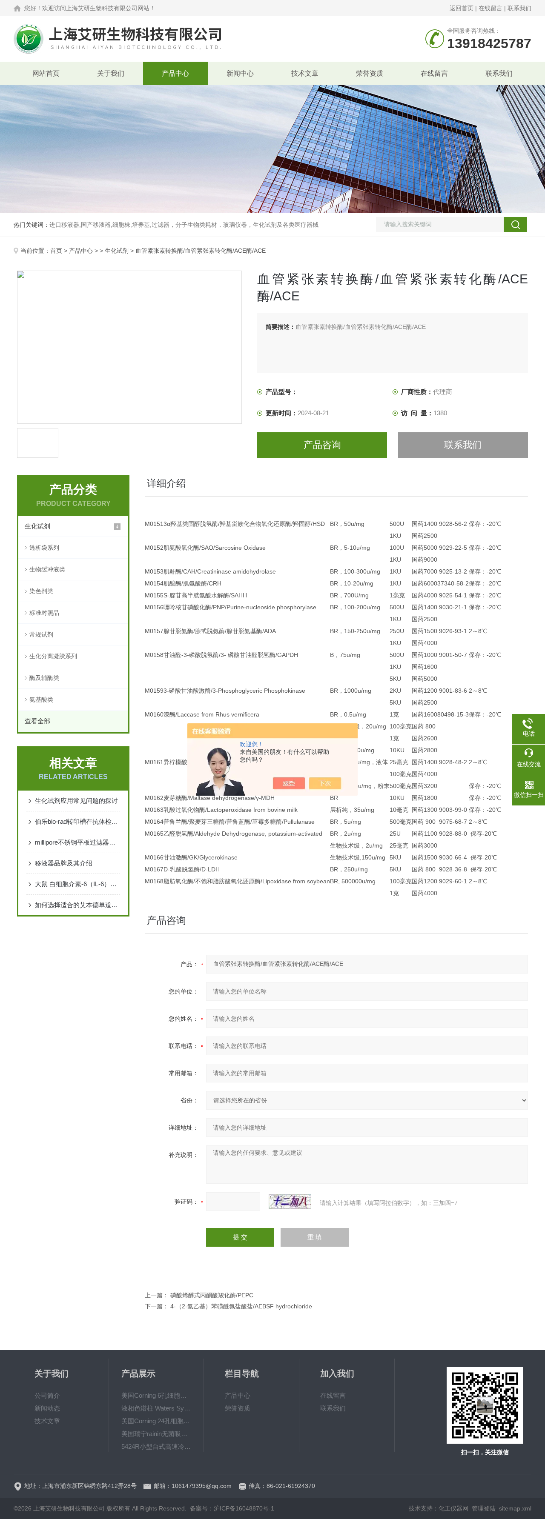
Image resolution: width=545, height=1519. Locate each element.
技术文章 (304, 73)
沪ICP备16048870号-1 (244, 1508)
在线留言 (490, 8)
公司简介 (47, 1395)
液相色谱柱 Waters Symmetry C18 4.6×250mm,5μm (156, 1408)
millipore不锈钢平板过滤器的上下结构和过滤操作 (77, 842)
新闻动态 (47, 1408)
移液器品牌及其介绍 (63, 863)
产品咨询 (322, 445)
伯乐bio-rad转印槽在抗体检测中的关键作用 (77, 821)
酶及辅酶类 (44, 677)
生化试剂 (117, 250)
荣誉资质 (369, 73)
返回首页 (461, 8)
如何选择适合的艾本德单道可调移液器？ (77, 904)
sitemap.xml (515, 1508)
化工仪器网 (453, 1508)
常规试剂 (41, 634)
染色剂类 (41, 591)
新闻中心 (240, 73)
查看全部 (37, 721)
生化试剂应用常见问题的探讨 (76, 800)
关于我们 (110, 73)
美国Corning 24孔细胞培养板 (156, 1421)
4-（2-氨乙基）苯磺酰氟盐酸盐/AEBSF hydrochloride (241, 1306)
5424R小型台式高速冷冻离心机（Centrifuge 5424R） (156, 1446)
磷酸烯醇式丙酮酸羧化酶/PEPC (211, 1295)
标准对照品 (44, 612)
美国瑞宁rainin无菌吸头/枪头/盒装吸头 (156, 1433)
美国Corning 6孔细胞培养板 (156, 1395)
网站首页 (46, 73)
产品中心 (175, 73)
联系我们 (519, 8)
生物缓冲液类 (47, 569)
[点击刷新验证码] (290, 1201)
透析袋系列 (44, 547)
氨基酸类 (41, 699)
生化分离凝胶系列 (53, 656)
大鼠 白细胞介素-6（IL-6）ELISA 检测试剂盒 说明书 (77, 884)
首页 (56, 250)
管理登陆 (484, 1508)
